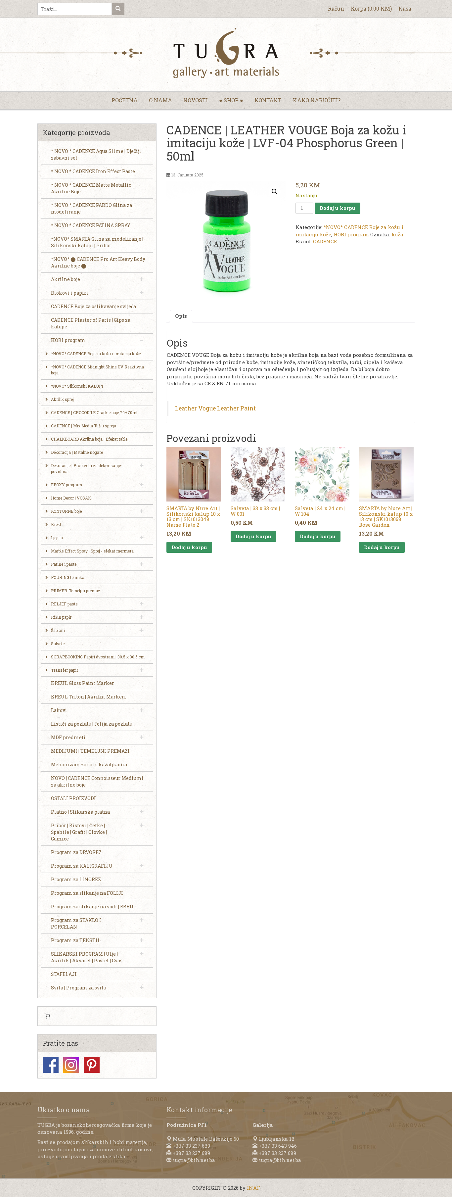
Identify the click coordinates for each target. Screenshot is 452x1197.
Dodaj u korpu (337, 208)
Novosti (195, 100)
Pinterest (92, 1065)
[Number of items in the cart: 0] (47, 1016)
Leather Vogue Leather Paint (215, 408)
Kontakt (268, 100)
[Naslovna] (226, 53)
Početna (125, 100)
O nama (160, 100)
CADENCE (325, 241)
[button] (275, 192)
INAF (253, 1187)
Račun (336, 8)
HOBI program (351, 234)
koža (397, 234)
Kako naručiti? (316, 100)
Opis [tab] (181, 315)
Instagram (71, 1065)
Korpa (371, 8)
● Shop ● (231, 100)
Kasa (404, 8)
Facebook (51, 1065)
